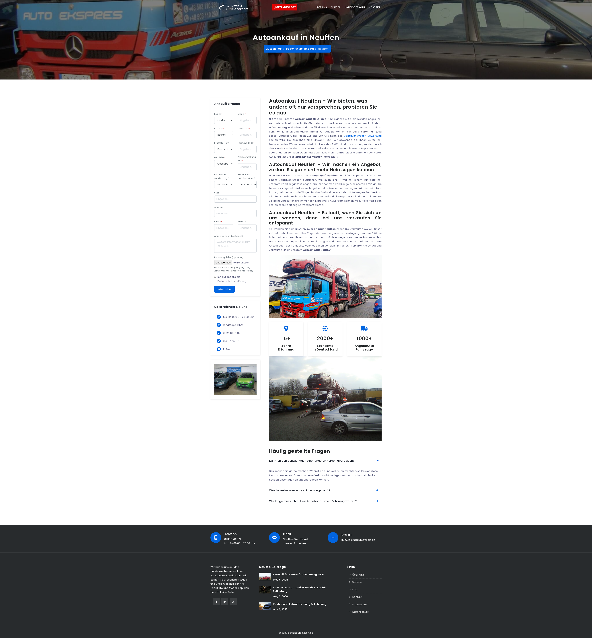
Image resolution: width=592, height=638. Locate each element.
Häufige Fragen (355, 7)
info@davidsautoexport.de (358, 540)
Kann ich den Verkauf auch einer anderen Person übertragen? (311, 461)
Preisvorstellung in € (247, 158)
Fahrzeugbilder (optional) (229, 257)
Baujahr (219, 128)
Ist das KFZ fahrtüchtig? (222, 176)
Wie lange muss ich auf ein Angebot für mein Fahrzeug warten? (313, 501)
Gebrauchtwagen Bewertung (363, 136)
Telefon (242, 221)
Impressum (359, 604)
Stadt (217, 192)
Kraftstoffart (222, 143)
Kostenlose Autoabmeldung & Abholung (299, 604)
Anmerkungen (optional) (228, 236)
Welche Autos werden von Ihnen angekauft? (299, 490)
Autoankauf (274, 49)
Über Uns (358, 575)
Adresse (219, 207)
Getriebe (219, 157)
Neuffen (323, 49)
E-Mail (218, 221)
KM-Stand (244, 128)
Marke (218, 114)
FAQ (355, 589)
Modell (242, 114)
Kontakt (374, 7)
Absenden (224, 289)
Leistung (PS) (246, 143)
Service (336, 7)
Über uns (321, 7)
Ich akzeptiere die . (232, 279)
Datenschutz (360, 612)
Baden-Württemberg (300, 49)
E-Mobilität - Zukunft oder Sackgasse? (299, 574)
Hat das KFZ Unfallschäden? (247, 176)
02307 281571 (231, 341)
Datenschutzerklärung (231, 281)
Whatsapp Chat (233, 325)
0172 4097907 (285, 7)
